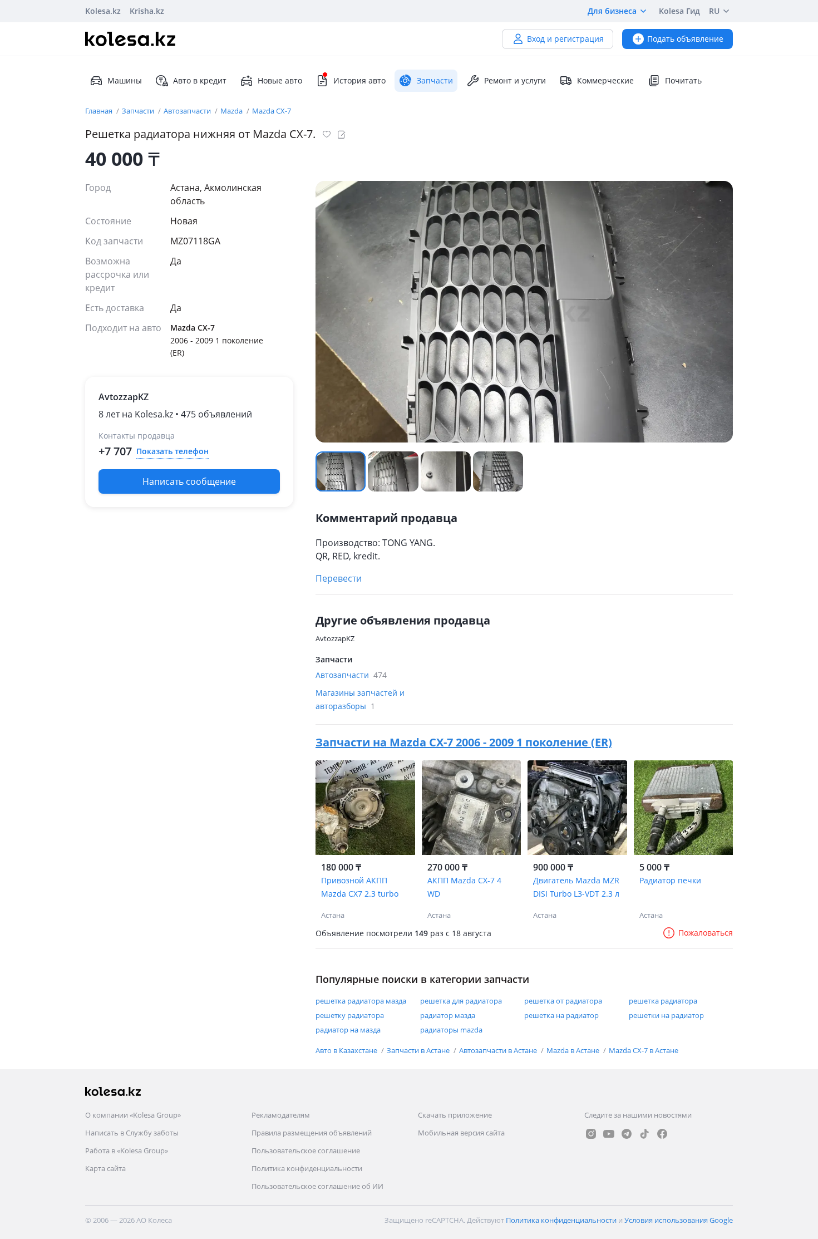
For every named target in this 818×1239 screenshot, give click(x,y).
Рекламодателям (281, 1115)
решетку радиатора (350, 1015)
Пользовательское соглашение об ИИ (317, 1186)
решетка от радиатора (563, 1001)
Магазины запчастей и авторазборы (360, 699)
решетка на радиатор (561, 1015)
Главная (99, 111)
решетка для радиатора (461, 1001)
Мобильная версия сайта (461, 1133)
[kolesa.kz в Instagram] (591, 1133)
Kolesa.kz (103, 11)
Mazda (232, 111)
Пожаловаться (705, 932)
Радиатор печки (670, 880)
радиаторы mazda (451, 1030)
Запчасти (139, 111)
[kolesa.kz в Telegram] (626, 1133)
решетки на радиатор (666, 1015)
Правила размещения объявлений (312, 1133)
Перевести (339, 578)
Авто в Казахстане (347, 1050)
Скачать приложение (455, 1115)
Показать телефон (172, 451)
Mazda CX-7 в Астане (643, 1050)
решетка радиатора (663, 1001)
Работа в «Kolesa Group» (126, 1150)
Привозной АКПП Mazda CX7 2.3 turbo (359, 887)
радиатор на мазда (348, 1030)
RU (714, 11)
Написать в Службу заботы (132, 1133)
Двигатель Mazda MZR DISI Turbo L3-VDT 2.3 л (576, 887)
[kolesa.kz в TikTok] (644, 1133)
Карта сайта (105, 1168)
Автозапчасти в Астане (499, 1050)
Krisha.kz (147, 11)
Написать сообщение (189, 481)
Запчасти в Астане (419, 1050)
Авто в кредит (199, 80)
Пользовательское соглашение (306, 1150)
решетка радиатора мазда (361, 1001)
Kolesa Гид (679, 11)
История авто (359, 80)
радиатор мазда (447, 1015)
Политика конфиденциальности (307, 1168)
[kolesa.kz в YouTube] (608, 1133)
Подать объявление (685, 38)
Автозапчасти (188, 111)
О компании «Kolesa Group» (133, 1115)
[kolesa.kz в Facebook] (662, 1133)
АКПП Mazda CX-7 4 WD (464, 887)
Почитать (683, 80)
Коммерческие (605, 80)
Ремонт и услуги (515, 80)
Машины (124, 80)
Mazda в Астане (573, 1050)
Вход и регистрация (565, 38)
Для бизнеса (612, 11)
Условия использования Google (678, 1220)
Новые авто (280, 80)
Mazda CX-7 (271, 111)
